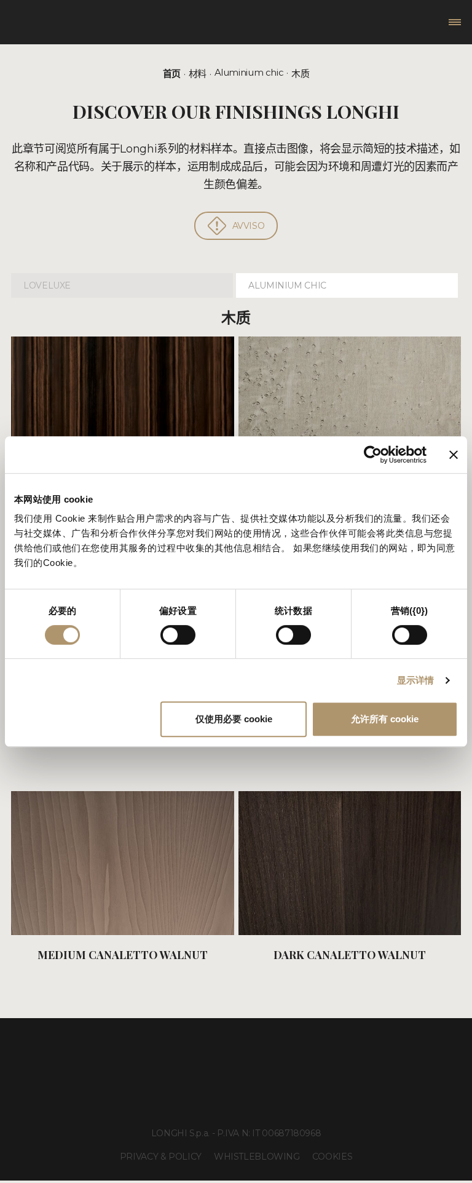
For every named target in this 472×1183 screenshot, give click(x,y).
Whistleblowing (257, 1156)
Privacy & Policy (161, 1156)
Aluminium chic (249, 72)
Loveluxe (47, 285)
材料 (197, 73)
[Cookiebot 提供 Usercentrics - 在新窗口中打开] (373, 454)
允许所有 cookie (385, 719)
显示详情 (415, 680)
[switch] (177, 635)
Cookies (332, 1156)
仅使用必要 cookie (233, 719)
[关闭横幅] (453, 454)
